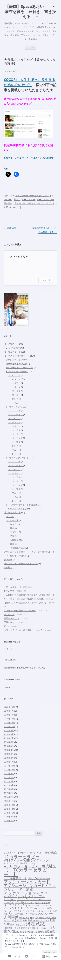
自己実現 (50, 931)
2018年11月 (9, 722)
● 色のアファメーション (18, 457)
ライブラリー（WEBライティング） (32, 195)
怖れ (25, 920)
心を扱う (8, 567)
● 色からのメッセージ (17, 371)
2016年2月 (9, 797)
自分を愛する (31, 931)
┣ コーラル (14, 391)
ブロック (37, 908)
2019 (6, 626)
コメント (46, 280)
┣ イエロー (14, 375)
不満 (5, 914)
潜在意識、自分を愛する (15, 928)
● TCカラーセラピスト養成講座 (21, 504)
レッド (48, 911)
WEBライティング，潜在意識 (15, 863)
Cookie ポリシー (19, 947)
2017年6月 (9, 781)
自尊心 (41, 931)
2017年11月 (9, 769)
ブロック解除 (46, 908)
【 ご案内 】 (11, 343)
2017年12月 (9, 765)
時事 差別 (14, 925)
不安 (55, 911)
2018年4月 (9, 749)
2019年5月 (9, 710)
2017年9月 (9, 773)
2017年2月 (9, 793)
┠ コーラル (14, 430)
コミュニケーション (40, 899)
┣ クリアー (14, 383)
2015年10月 (9, 812)
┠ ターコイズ (15, 438)
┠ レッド (13, 453)
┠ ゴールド (14, 434)
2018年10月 (9, 726)
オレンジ (27, 896)
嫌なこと (7, 920)
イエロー (44, 893)
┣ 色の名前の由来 (15, 555)
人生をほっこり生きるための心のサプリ (35, 158)
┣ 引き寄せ (12, 532)
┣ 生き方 (11, 524)
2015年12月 (9, 804)
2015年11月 (9, 808)
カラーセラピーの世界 (16, 363)
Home (7, 687)
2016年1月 (9, 800)
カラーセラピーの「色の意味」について (23, 630)
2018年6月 (9, 742)
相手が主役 (9, 590)
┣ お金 (10, 516)
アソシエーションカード (17, 359)
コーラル (9, 902)
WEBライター (28, 199)
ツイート (8, 648)
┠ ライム (13, 496)
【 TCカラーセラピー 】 (17, 355)
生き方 (50, 928)
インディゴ (10, 896)
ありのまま (35, 878)
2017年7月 (9, 777)
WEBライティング (45, 199)
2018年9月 (9, 730)
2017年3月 (9, 789)
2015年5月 (9, 820)
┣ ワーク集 (12, 520)
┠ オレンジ (14, 418)
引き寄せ (8, 203)
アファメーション (20, 892)
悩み (30, 920)
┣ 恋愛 (10, 536)
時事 (7, 924)
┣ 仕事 (10, 543)
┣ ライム (13, 402)
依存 (37, 918)
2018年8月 (9, 734)
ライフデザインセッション (19, 911)
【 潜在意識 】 (12, 512)
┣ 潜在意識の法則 (15, 547)
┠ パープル (14, 441)
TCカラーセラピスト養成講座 (36, 853)
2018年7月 (9, 738)
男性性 (15, 931)
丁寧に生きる (10, 622)
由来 (7, 931)
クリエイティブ (10, 899)
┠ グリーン (14, 426)
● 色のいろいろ (14, 406)
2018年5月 (9, 746)
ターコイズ (10, 905)
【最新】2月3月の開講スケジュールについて (25, 602)
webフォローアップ (17, 508)
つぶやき (46, 879)
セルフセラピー (42, 902)
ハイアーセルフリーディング (19, 367)
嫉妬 (54, 917)
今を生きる (24, 917)
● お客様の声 (13, 347)
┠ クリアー (14, 422)
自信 (22, 931)
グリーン (23, 899)
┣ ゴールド (14, 394)
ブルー (28, 908)
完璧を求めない (11, 618)
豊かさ (17, 199)
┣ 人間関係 (12, 539)
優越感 (42, 918)
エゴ (20, 896)
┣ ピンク (13, 398)
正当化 (22, 925)
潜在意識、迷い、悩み (37, 928)
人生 (11, 913)
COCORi (12, 79)
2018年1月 (9, 761)
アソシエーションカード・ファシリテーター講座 (27, 551)
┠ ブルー (13, 449)
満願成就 (10, 227)
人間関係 (11, 917)
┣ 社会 (10, 528)
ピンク (19, 908)
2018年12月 (9, 718)
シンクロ (30, 903)
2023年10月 (9, 706)
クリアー (39, 896)
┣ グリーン (14, 387)
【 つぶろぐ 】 (12, 351)
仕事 (32, 917)
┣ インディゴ (15, 379)
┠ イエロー (14, 410)
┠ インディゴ (15, 414)
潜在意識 (35, 923)
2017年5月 (9, 785)
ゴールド (21, 902)
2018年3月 (9, 753)
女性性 (48, 917)
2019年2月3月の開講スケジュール (20, 610)
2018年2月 (9, 757)
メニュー (30, 47)
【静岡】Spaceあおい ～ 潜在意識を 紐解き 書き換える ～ (31, 11)
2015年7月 (9, 816)
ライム (39, 910)
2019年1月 (9, 714)
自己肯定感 (9, 614)
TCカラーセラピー (22, 857)
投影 (52, 920)
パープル (9, 908)
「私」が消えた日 (12, 587)
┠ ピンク (13, 445)
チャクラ (8, 559)
